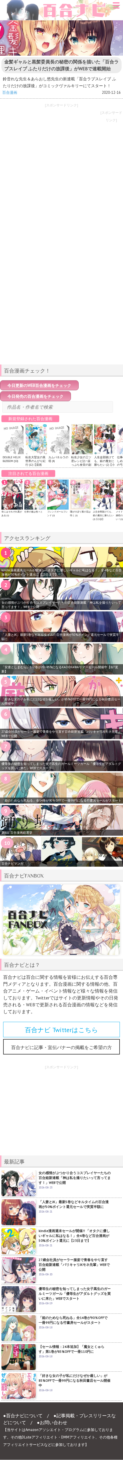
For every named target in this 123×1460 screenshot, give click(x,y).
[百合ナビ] (60, 3)
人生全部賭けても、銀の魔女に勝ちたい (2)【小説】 (104, 462)
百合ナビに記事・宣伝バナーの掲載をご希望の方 (61, 1047)
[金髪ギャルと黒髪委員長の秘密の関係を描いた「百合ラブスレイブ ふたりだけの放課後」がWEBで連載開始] (61, 38)
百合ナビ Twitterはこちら (61, 1030)
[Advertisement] (61, 320)
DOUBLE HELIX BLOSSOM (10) (12, 459)
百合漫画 (9, 92)
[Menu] (116, 7)
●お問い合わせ (52, 1422)
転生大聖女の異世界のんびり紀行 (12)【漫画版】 (35, 462)
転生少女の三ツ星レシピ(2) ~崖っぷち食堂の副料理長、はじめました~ (81, 464)
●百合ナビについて (23, 1415)
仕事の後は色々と (33, 511)
